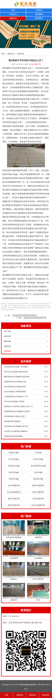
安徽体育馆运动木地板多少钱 (26, 382)
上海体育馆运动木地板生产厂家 (26, 396)
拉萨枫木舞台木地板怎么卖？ (26, 416)
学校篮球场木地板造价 (26, 421)
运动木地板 (38, 472)
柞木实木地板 (38, 459)
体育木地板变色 (14, 499)
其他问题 (20, 54)
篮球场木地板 (38, 479)
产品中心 (13, 14)
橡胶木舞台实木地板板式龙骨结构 (26, 377)
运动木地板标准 (14, 485)
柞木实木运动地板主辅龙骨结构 (26, 372)
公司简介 (39, 10)
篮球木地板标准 (38, 485)
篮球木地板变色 (14, 505)
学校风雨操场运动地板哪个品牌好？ (26, 411)
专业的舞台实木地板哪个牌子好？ (26, 426)
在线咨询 (19, 695)
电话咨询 (32, 695)
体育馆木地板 (14, 453)
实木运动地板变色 (38, 505)
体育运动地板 (14, 472)
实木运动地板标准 (14, 492)
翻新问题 (26, 341)
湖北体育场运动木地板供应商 (26, 387)
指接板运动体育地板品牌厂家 (35, 318)
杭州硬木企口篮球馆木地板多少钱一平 (26, 406)
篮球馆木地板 (14, 479)
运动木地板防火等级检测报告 (26, 391)
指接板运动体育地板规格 (26, 436)
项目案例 (39, 14)
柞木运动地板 (14, 459)
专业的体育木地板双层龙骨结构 (24, 315)
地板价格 (26, 346)
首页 (13, 10)
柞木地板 (38, 453)
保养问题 (26, 336)
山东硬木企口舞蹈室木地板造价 (26, 431)
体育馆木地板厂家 (35, 64)
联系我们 (39, 18)
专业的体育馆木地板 (38, 466)
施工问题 (26, 331)
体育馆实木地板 (14, 466)
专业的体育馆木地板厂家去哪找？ (26, 367)
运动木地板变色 (38, 499)
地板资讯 (13, 18)
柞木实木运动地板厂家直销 (26, 401)
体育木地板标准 (38, 492)
